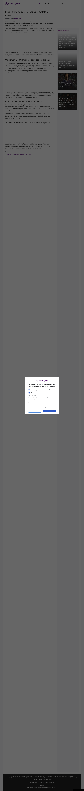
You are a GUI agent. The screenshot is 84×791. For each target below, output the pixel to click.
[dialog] (42, 395)
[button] (42, 395)
